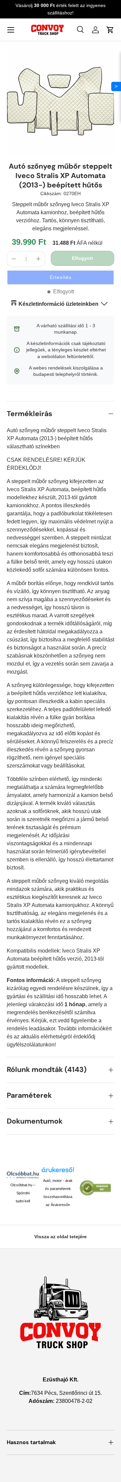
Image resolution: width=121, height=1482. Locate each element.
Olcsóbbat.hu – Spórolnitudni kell (22, 1193)
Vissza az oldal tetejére (60, 1236)
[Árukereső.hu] (58, 1171)
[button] (60, 277)
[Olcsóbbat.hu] (23, 1175)
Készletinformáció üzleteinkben (58, 304)
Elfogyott (82, 258)
